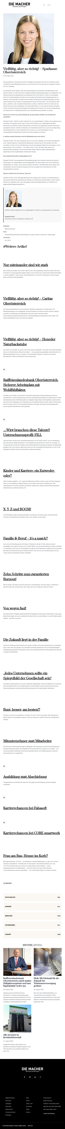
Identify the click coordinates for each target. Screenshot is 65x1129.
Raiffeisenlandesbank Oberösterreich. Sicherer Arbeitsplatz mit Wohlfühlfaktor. (30, 385)
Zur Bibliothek (7, 883)
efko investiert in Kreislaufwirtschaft (12, 1036)
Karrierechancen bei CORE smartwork (31, 833)
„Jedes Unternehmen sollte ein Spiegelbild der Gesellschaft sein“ (27, 675)
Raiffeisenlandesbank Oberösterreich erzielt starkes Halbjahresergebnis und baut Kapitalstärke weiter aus (17, 982)
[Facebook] (25, 1077)
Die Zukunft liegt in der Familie (25, 640)
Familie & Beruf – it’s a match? (25, 538)
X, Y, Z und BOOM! (17, 509)
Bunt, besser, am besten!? (21, 710)
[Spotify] (40, 1077)
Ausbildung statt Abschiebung (25, 777)
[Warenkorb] (44, 5)
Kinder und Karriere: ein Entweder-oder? (29, 473)
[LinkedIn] (35, 1077)
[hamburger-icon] (49, 5)
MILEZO (30, 1126)
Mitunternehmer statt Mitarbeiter (27, 741)
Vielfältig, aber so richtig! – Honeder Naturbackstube (29, 341)
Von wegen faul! (14, 608)
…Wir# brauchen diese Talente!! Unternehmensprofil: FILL (26, 432)
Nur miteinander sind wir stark (25, 265)
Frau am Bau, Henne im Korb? (25, 856)
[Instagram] (30, 1077)
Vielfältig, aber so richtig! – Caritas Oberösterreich (28, 301)
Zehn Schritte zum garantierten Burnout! (26, 576)
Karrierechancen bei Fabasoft (25, 808)
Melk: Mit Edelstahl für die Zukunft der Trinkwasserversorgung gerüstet (46, 982)
